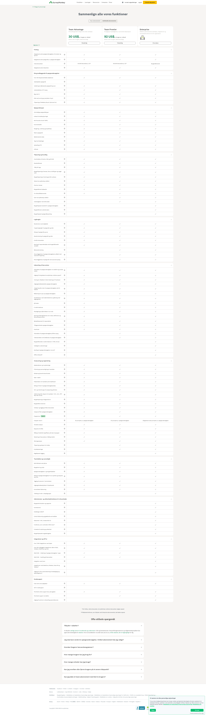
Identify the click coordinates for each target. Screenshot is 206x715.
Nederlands (120, 701)
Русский (103, 701)
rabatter (80, 632)
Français (109, 701)
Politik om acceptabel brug (137, 695)
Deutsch (126, 701)
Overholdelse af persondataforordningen (67, 697)
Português (132, 701)
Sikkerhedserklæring (150, 695)
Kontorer (75, 692)
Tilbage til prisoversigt (39, 7)
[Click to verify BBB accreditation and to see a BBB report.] (140, 709)
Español (138, 701)
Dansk (93, 701)
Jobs (80, 692)
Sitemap (85, 692)
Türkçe (67, 701)
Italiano (98, 701)
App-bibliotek (68, 692)
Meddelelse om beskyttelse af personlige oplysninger (178, 704)
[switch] (89, 20)
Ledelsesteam (60, 692)
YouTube (82, 688)
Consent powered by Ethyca (196, 713)
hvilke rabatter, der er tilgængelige (119, 632)
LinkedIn (70, 688)
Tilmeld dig (84, 43)
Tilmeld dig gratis (150, 2)
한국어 (78, 701)
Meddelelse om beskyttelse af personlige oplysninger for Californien (112, 695)
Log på (140, 2)
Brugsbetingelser (61, 695)
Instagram (75, 688)
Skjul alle (35, 45)
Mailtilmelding (82, 697)
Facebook (59, 688)
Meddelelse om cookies (106, 697)
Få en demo (155, 43)
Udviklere (87, 688)
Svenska (88, 701)
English (114, 701)
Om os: (51, 692)
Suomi (58, 701)
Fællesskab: (52, 688)
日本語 (83, 701)
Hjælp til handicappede (93, 697)
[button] (103, 49)
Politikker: (52, 695)
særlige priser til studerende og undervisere (82, 630)
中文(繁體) (73, 701)
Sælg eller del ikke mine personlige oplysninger (125, 697)
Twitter (65, 688)
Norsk (62, 701)
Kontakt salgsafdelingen (131, 2)
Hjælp (89, 692)
